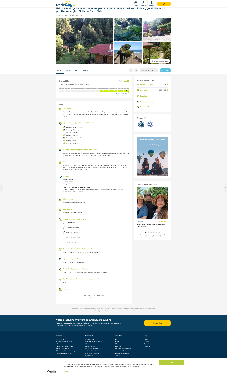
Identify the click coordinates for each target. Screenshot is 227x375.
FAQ (116, 344)
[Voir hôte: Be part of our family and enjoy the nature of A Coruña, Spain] (152, 203)
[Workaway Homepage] (66, 3)
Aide (116, 339)
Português (147, 346)
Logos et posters (90, 346)
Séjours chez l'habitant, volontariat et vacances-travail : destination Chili (90, 308)
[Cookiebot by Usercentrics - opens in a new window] (52, 371)
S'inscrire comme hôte (62, 348)
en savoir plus (152, 144)
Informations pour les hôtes (64, 341)
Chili (59, 15)
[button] (145, 232)
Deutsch (146, 341)
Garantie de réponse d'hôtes (123, 348)
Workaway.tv (89, 344)
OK (172, 363)
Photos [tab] (68, 70)
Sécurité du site (94, 298)
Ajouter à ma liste (150, 70)
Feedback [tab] (84, 70)
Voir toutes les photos (160, 61)
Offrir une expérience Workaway (65, 351)
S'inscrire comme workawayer (65, 346)
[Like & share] (136, 70)
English (146, 339)
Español (146, 344)
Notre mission (89, 355)
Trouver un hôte (60, 339)
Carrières (117, 355)
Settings (66, 371)
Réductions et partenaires (63, 353)
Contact (166, 70)
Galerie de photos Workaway (93, 341)
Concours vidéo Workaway (93, 348)
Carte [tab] (76, 70)
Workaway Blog (89, 339)
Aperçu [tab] (60, 70)
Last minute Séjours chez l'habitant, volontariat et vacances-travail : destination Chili (113, 311)
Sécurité (117, 341)
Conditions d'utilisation (121, 351)
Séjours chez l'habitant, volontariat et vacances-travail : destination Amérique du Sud (133, 308)
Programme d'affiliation (92, 353)
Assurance (118, 346)
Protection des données (122, 353)
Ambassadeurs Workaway (92, 351)
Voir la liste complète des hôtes (152, 236)
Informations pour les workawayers (66, 344)
